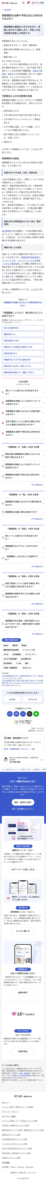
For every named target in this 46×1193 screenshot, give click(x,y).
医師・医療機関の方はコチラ (23, 809)
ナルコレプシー (31, 654)
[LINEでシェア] (36, 714)
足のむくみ (27, 668)
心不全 (5, 654)
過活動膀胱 (7, 231)
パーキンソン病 (8, 260)
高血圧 (35, 71)
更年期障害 (7, 663)
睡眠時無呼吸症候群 (29, 257)
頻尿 (26, 663)
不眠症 (12, 280)
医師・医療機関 (24, 1073)
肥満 (10, 74)
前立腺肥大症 (26, 659)
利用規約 (5, 320)
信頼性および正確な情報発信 (21, 1075)
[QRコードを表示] (16, 714)
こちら (34, 149)
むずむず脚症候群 (10, 659)
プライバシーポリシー (16, 320)
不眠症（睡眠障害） (11, 668)
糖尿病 (15, 645)
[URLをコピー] (10, 714)
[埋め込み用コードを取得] (23, 714)
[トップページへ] (23, 1097)
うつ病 (18, 663)
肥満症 (24, 645)
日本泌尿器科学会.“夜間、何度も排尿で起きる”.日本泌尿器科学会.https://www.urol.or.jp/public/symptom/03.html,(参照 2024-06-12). (23, 683)
